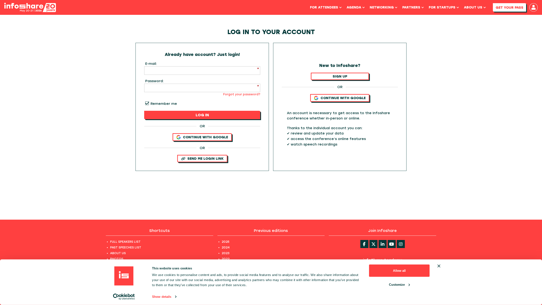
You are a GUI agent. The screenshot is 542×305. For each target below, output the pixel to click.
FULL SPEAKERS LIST (125, 242)
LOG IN (202, 115)
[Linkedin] (383, 244)
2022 (226, 259)
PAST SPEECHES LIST (125, 247)
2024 (226, 247)
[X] (373, 244)
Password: (154, 81)
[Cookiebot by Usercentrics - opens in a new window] (123, 297)
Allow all (399, 270)
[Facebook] (364, 244)
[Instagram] (401, 244)
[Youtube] (392, 244)
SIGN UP (340, 76)
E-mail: (151, 64)
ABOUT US (118, 253)
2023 (226, 253)
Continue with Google (205, 137)
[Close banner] (438, 266)
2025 (225, 242)
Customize (397, 284)
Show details (161, 296)
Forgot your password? (241, 94)
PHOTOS (116, 259)
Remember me (164, 104)
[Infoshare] (30, 7)
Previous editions (271, 230)
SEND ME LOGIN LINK (205, 159)
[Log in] (533, 7)
